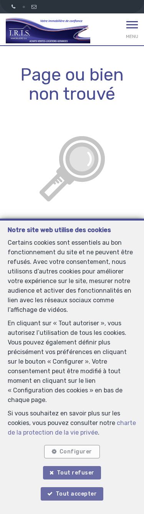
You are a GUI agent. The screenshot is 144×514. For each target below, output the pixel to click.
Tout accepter (76, 494)
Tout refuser (75, 473)
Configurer (76, 451)
